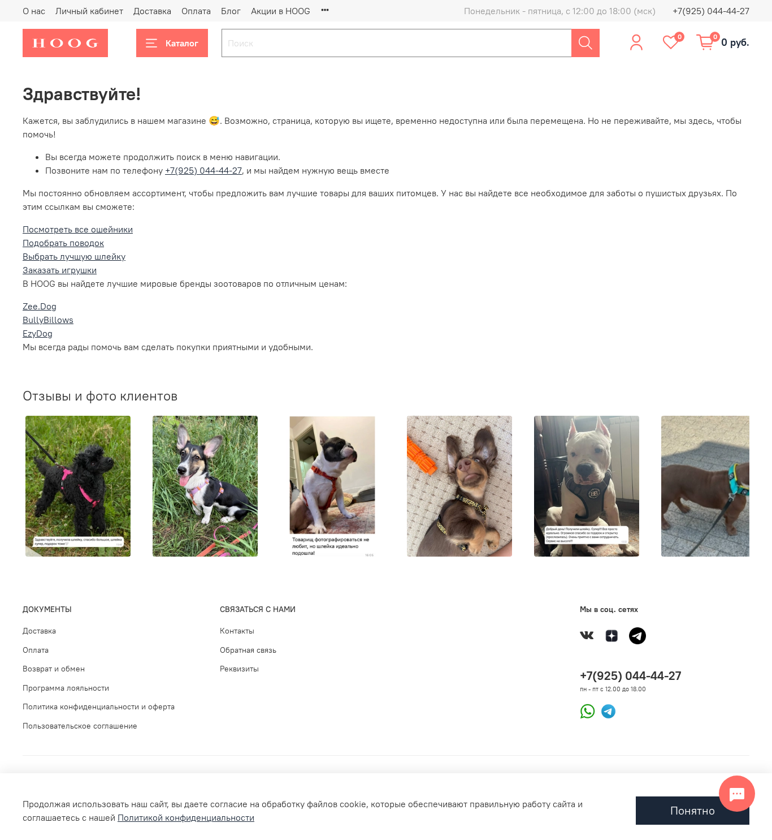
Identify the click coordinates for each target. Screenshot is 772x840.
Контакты (237, 631)
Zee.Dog (40, 306)
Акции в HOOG (280, 10)
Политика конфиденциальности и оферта (99, 706)
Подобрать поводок (63, 242)
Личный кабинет (89, 10)
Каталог (182, 43)
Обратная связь (248, 650)
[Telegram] (605, 710)
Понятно (692, 810)
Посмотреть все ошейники (78, 229)
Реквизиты (239, 669)
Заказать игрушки (60, 269)
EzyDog (38, 333)
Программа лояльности (66, 688)
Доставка (152, 10)
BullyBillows (48, 319)
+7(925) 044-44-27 (711, 10)
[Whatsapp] (587, 710)
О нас (34, 10)
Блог (231, 10)
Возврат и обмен (54, 669)
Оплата (196, 10)
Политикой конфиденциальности (186, 817)
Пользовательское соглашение (80, 726)
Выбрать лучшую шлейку (74, 256)
